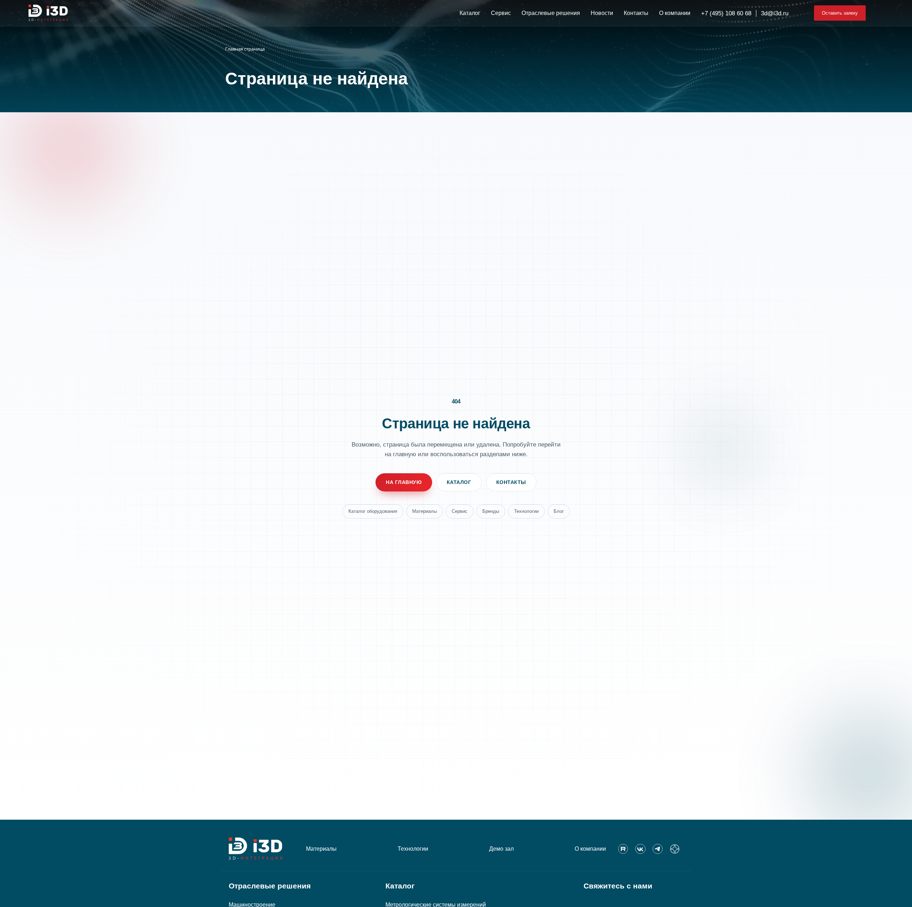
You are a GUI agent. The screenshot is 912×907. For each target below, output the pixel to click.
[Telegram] (658, 849)
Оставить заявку (840, 13)
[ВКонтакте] (640, 849)
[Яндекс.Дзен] (675, 849)
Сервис (459, 511)
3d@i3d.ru (774, 13)
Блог (559, 511)
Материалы (424, 511)
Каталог (459, 482)
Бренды (490, 511)
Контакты (511, 482)
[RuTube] (623, 849)
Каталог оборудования (372, 511)
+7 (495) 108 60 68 (726, 13)
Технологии (526, 511)
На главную (404, 482)
